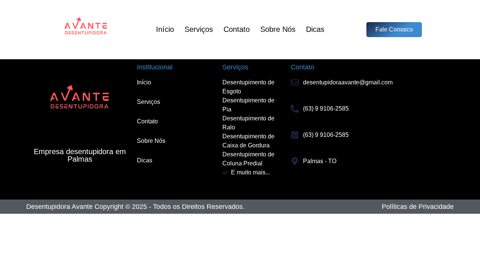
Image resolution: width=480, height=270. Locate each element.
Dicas (315, 29)
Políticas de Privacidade (418, 206)
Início (165, 29)
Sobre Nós (278, 29)
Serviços (198, 29)
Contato (237, 29)
